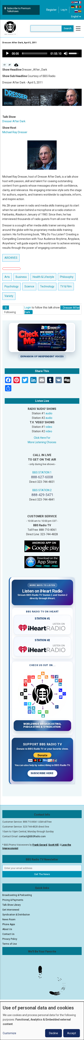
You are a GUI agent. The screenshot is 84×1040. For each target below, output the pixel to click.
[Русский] (76, 11)
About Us (7, 929)
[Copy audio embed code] (4, 65)
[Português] (80, 6)
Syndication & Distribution (16, 914)
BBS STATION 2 (42, 490)
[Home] (10, 28)
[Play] (7, 53)
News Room (8, 919)
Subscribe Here (42, 773)
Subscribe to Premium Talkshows (19, 10)
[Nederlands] (76, 2)
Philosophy (66, 276)
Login (27, 307)
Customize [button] (9, 1033)
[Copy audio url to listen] (9, 65)
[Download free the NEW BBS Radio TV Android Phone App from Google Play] (42, 546)
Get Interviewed (10, 909)
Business (21, 276)
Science (29, 286)
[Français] (80, 2)
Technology (47, 286)
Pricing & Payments (12, 900)
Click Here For (42, 437)
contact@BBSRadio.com (32, 836)
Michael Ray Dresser (14, 132)
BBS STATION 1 (42, 472)
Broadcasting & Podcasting (17, 895)
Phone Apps (8, 924)
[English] (73, 2)
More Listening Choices (42, 442)
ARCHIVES (10, 257)
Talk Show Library (11, 905)
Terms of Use (9, 944)
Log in (64, 9)
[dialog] (42, 1021)
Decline (53, 1033)
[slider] (34, 53)
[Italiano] (76, 6)
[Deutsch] (73, 6)
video (49, 426)
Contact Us (8, 934)
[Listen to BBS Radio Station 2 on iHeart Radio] (42, 648)
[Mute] (66, 53)
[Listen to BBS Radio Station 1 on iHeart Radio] (42, 627)
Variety (8, 296)
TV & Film (66, 286)
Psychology (11, 286)
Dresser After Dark (13, 121)
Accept (71, 1033)
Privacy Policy (9, 939)
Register (51, 9)
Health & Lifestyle (43, 276)
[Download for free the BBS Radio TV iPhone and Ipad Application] (42, 561)
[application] (42, 53)
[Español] (80, 11)
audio (49, 413)
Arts (7, 276)
